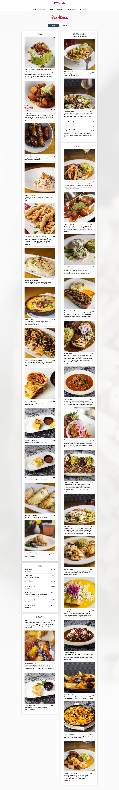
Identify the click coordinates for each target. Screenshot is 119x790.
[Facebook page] (80, 9)
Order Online (43, 9)
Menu (34, 9)
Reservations (51, 9)
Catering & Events (61, 9)
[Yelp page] (86, 9)
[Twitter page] (78, 9)
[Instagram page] (83, 9)
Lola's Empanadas (71, 9)
